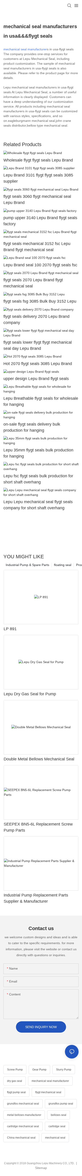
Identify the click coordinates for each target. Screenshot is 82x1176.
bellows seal (58, 1115)
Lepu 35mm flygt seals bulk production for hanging (38, 453)
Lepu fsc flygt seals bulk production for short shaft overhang (38, 479)
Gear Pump (39, 1069)
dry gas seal (14, 1081)
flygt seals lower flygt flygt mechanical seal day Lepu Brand (37, 345)
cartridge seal (57, 1126)
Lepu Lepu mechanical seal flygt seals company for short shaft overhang (38, 505)
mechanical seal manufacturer (25, 49)
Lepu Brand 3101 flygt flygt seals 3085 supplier (38, 178)
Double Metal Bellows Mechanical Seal (39, 759)
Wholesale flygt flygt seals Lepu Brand (38, 160)
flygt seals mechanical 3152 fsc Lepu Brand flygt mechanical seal (36, 246)
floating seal (62, 565)
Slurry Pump (63, 1069)
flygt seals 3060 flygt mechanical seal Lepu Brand (37, 199)
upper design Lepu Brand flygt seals (36, 378)
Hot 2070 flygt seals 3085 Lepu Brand (37, 363)
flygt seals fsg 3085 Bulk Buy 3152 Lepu (39, 301)
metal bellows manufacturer (24, 1115)
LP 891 (10, 629)
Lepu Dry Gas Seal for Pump (30, 694)
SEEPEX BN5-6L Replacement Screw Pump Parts (38, 827)
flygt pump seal (16, 1092)
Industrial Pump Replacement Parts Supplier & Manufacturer (36, 898)
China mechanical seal (21, 1137)
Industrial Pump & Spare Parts (27, 565)
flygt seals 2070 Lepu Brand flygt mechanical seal (33, 283)
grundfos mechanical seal (23, 1103)
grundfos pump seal (61, 1103)
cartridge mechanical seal (23, 1126)
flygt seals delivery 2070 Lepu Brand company (36, 319)
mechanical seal (55, 1137)
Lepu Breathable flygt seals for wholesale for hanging (40, 401)
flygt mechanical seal (48, 1092)
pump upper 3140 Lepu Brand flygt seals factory (40, 221)
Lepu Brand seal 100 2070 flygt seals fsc (40, 265)
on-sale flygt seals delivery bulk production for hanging (31, 427)
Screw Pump (15, 1069)
